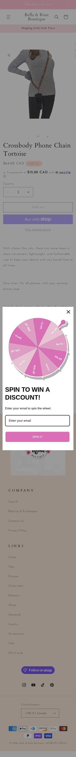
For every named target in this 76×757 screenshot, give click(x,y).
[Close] (68, 312)
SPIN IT (37, 437)
